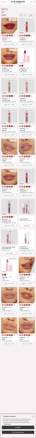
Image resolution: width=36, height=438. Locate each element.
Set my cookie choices (18, 432)
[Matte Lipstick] (27, 56)
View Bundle (27, 225)
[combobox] (22, 15)
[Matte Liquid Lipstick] (9, 26)
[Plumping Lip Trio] (27, 207)
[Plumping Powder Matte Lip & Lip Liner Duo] (9, 237)
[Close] (33, 416)
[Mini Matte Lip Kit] (27, 237)
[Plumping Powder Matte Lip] (27, 26)
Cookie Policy (7, 424)
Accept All (18, 427)
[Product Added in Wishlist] (31, 2)
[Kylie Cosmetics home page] (18, 2)
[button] (2, 2)
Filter (31, 15)
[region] (18, 426)
